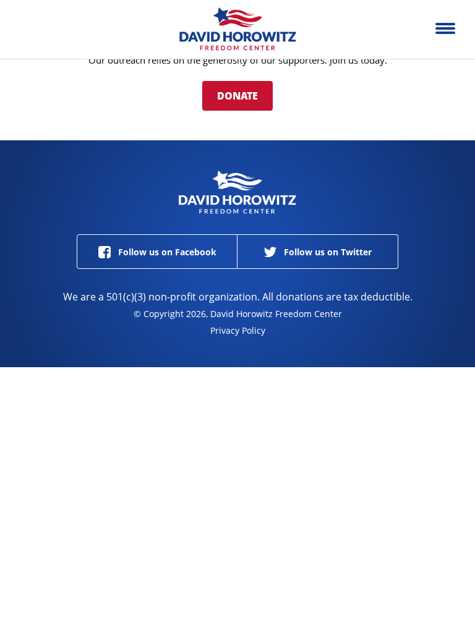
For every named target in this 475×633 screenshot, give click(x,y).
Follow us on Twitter (326, 252)
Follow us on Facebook (166, 252)
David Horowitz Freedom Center (237, 29)
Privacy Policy (237, 330)
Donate (237, 96)
